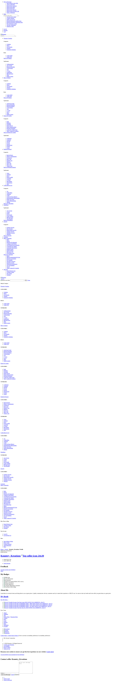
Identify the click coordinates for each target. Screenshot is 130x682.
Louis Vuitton (10, 216)
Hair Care (9, 159)
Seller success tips (11, 19)
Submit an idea (10, 26)
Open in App (7, 678)
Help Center (6, 542)
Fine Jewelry (10, 229)
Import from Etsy (11, 8)
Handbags (6, 205)
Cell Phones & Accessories (13, 245)
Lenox (8, 148)
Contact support (10, 18)
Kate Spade (9, 215)
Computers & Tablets (12, 246)
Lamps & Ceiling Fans (12, 129)
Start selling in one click (12, 3)
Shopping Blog (14, 617)
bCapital (6, 626)
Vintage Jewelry (10, 231)
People (6, 549)
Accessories (9, 47)
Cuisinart (9, 139)
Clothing (9, 44)
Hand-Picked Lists (11, 271)
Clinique (9, 174)
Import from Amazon (12, 6)
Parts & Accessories (11, 258)
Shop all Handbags (8, 220)
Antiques (9, 194)
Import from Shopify (11, 10)
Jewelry (5, 221)
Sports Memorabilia (11, 201)
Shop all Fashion (8, 58)
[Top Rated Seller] (32, 555)
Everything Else (10, 253)
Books (8, 241)
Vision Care (9, 166)
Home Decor (10, 125)
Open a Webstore (11, 12)
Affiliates (6, 614)
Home (2, 549)
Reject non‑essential (10, 654)
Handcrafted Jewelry (11, 230)
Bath (8, 121)
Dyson (8, 142)
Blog (5, 546)
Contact (5, 618)
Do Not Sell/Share (19, 654)
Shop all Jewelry (8, 235)
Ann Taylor (9, 65)
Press (5, 623)
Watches (9, 234)
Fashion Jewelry (10, 227)
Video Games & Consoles (13, 268)
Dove (8, 176)
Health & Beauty (8, 149)
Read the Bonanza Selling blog (14, 21)
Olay (8, 184)
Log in (5, 29)
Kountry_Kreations (11, 555)
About (5, 612)
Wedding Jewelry (11, 233)
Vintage (8, 48)
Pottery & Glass (10, 199)
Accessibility (7, 646)
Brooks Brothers (10, 106)
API (5, 615)
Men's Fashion (7, 77)
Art (7, 191)
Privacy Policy (7, 647)
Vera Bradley (10, 219)
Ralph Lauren (10, 76)
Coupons (6, 237)
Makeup (9, 162)
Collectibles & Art (8, 185)
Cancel (12, 674)
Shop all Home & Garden (10, 132)
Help (5, 14)
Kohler (8, 146)
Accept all (3, 654)
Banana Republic (11, 67)
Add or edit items (11, 4)
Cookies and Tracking (9, 644)
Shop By (6, 269)
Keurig (8, 144)
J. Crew (8, 71)
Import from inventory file (13, 11)
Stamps (8, 202)
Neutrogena (9, 182)
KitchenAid (9, 145)
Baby (8, 239)
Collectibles (9, 192)
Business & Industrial (12, 242)
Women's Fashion (8, 38)
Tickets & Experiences (12, 264)
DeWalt (8, 141)
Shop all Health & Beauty (10, 167)
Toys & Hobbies (10, 265)
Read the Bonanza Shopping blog (15, 22)
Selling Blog (7, 617)
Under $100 (9, 55)
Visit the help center (11, 17)
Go (25, 280)
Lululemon (9, 72)
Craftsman (9, 138)
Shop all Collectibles (8, 203)
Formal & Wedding (11, 49)
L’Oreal (8, 180)
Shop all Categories (8, 254)
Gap (8, 69)
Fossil (8, 213)
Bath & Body (10, 155)
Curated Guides (10, 272)
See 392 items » (4, 599)
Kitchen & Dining (11, 128)
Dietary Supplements (12, 156)
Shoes (8, 45)
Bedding (9, 123)
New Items (9, 273)
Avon (8, 173)
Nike (8, 75)
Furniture (9, 124)
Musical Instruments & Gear (13, 257)
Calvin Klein (10, 68)
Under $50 (9, 57)
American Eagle (10, 103)
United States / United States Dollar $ (10, 635)
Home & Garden (8, 115)
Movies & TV (10, 252)
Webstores (6, 625)
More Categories (8, 238)
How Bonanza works (12, 23)
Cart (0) (5, 534)
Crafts (8, 195)
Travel (8, 266)
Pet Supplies (9, 260)
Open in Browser (8, 680)
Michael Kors (10, 73)
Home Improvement (11, 127)
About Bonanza (7, 545)
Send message (7, 563)
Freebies (9, 275)
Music (8, 256)
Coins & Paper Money (12, 196)
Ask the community (11, 25)
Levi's (8, 111)
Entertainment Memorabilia (13, 198)
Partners (5, 622)
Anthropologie (10, 64)
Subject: (2, 673)
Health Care (9, 160)
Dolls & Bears (10, 250)
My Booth (4, 597)
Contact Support (7, 544)
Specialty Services (11, 261)
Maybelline (9, 181)
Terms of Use (7, 648)
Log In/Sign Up (7, 535)
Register (6, 30)
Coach (8, 212)
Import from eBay (11, 7)
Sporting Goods (10, 262)
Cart (5, 31)
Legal (5, 621)
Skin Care (9, 164)
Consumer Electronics (12, 247)
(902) (8, 570)
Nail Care (9, 163)
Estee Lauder (10, 177)
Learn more (50, 652)
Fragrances (9, 158)
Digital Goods (10, 249)
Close (28, 280)
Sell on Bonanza (7, 1)
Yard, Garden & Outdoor (13, 131)
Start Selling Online (8, 541)
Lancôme (9, 178)
